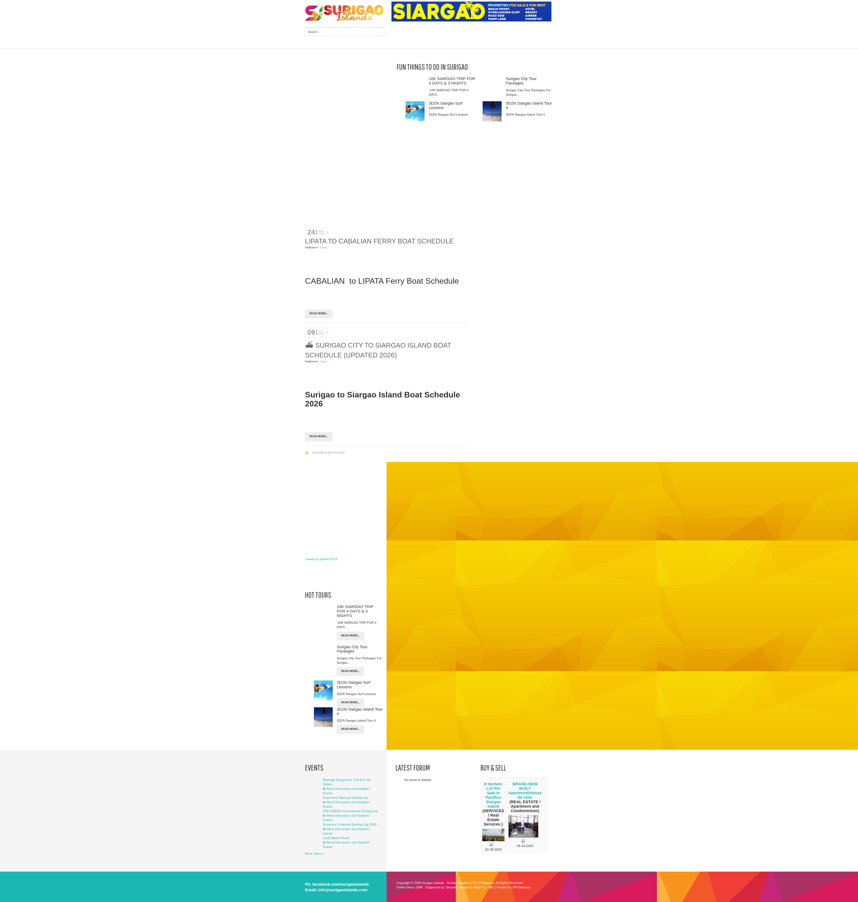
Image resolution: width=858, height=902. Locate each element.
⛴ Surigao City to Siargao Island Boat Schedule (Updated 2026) (378, 350)
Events (327, 793)
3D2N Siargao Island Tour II (529, 105)
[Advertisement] (472, 36)
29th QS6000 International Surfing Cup (350, 811)
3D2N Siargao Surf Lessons (446, 105)
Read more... (318, 313)
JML (491, 887)
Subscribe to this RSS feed (328, 452)
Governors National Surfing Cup (345, 797)
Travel (323, 247)
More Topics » (315, 853)
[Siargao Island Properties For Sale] (473, 11)
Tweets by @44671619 (321, 559)
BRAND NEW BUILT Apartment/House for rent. (525, 791)
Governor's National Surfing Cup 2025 (350, 824)
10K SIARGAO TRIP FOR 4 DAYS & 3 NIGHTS (452, 80)
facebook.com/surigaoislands (340, 884)
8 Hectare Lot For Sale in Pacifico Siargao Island (493, 795)
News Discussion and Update (347, 788)
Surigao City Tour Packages (521, 80)
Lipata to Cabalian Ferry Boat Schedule (379, 241)
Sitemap (524, 887)
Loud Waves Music (336, 838)
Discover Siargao (458, 887)
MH (515, 887)
